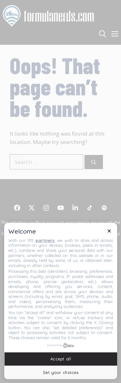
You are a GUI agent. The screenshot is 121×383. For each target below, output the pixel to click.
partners (45, 240)
